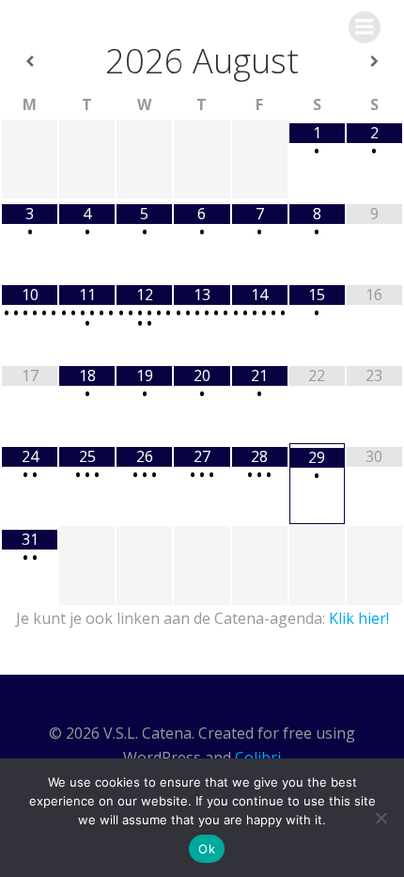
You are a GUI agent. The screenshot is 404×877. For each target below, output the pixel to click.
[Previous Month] (29, 62)
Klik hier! (359, 618)
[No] (380, 817)
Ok (206, 848)
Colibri (258, 757)
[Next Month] (374, 62)
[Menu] (365, 27)
